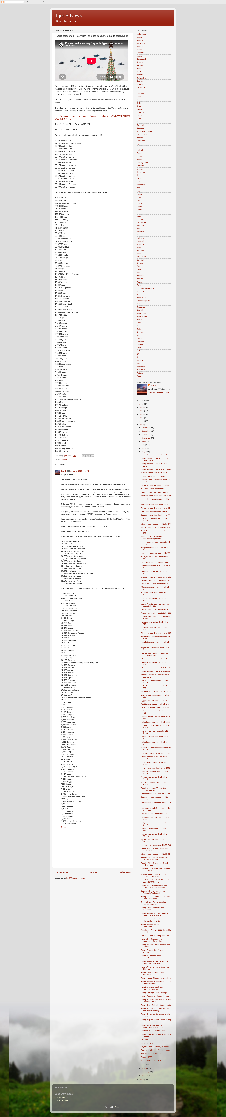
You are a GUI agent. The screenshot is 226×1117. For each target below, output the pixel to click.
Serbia (139, 304)
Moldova (140, 238)
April (144, 1065)
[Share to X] (88, 455)
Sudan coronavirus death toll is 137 (155, 527)
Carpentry (141, 94)
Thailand (140, 342)
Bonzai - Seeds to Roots (151, 1054)
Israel (139, 197)
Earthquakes (142, 134)
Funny (139, 159)
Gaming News (142, 163)
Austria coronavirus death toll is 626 (156, 704)
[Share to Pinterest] (93, 455)
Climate (140, 109)
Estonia (140, 147)
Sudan (139, 329)
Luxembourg (142, 222)
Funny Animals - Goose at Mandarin (156, 469)
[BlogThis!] (85, 455)
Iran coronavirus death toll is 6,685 (155, 814)
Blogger (118, 1107)
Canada (140, 91)
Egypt (139, 144)
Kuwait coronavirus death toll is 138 (155, 553)
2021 (141, 421)
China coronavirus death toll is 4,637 (156, 794)
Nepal (139, 254)
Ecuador (140, 138)
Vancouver (141, 367)
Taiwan (139, 338)
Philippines (141, 276)
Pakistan (140, 266)
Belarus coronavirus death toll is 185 (156, 580)
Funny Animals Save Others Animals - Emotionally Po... (156, 983)
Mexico (139, 235)
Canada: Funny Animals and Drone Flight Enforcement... (155, 920)
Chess (139, 100)
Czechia (140, 122)
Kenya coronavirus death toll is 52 (155, 476)
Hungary (140, 175)
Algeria (139, 37)
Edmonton (141, 141)
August (145, 441)
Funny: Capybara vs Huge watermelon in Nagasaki (152, 1026)
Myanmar (140, 250)
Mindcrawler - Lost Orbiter (152, 1061)
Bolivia (139, 68)
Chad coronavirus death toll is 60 (154, 492)
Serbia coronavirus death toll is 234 (155, 609)
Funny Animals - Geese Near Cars (155, 455)
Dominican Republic (145, 131)
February (146, 1072)
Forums (140, 153)
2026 (141, 404)
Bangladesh (141, 59)
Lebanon (140, 213)
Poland (139, 282)
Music (139, 247)
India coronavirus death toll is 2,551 (155, 768)
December (146, 428)
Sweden (140, 332)
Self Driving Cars (143, 301)
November (146, 431)
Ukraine (140, 360)
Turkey (139, 351)
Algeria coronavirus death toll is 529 (156, 691)
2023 (141, 414)
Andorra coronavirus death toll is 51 (155, 485)
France (139, 156)
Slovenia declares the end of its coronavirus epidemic (154, 538)
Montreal (140, 241)
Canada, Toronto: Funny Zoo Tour (155, 936)
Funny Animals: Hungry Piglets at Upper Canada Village (154, 914)
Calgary (140, 84)
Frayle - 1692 (146, 1057)
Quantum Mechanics (145, 288)
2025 (141, 407)
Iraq (138, 191)
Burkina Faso (142, 78)
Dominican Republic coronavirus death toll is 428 (154, 654)
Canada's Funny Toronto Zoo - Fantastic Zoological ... (153, 892)
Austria (139, 56)
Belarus (140, 62)
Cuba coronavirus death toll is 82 (154, 512)
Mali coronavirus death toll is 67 (154, 489)
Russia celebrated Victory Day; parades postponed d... (153, 789)
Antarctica (141, 43)
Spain (139, 323)
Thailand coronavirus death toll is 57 (156, 496)
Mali (138, 229)
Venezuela (141, 370)
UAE (138, 354)
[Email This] (83, 455)
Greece (140, 169)
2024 (141, 411)
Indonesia (141, 185)
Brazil (139, 72)
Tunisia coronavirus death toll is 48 (155, 473)
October (145, 435)
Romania (140, 291)
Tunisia (139, 348)
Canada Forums (61, 1101)
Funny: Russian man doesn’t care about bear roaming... (155, 1010)
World (139, 376)
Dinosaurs (141, 128)
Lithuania (140, 219)
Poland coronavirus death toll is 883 (156, 722)
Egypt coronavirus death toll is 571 (155, 701)
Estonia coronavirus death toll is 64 (155, 508)
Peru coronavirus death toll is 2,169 (155, 753)
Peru (138, 272)
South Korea (142, 316)
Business (140, 81)
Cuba (139, 119)
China (139, 106)
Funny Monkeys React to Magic (154, 993)
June (144, 448)
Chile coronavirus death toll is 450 (155, 659)
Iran (138, 188)
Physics (140, 279)
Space (139, 320)
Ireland (139, 194)
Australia (140, 53)
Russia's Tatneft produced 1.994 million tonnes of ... (154, 864)
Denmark (140, 125)
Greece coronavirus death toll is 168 (156, 577)
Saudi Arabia (142, 298)
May (144, 452)
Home (93, 872)
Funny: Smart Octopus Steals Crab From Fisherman (155, 898)
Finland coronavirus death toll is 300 (156, 633)
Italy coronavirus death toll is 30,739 (156, 845)
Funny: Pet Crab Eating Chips (153, 1031)
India (139, 181)
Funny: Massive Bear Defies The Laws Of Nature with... (154, 962)
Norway (140, 263)
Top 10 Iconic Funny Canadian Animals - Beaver (153, 903)
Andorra (140, 40)
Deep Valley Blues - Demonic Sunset (156, 1050)
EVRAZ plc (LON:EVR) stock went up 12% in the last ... (155, 859)
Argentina (141, 46)
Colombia (140, 112)
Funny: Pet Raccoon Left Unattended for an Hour (152, 940)
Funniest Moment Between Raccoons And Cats (152, 988)
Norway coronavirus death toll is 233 (156, 613)
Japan (139, 203)
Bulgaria (140, 75)
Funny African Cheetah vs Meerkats (156, 978)
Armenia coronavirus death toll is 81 (156, 505)
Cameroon (141, 87)
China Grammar (61, 1097)
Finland (140, 150)
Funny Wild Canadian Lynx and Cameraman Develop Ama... (154, 886)
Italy (138, 200)
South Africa (141, 313)
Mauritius (140, 232)
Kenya (139, 207)
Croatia (140, 116)
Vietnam (140, 373)
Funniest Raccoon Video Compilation (151, 957)
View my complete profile (158, 392)
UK (138, 357)
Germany (140, 166)
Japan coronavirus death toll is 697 (155, 707)
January (145, 1075)
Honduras (141, 172)
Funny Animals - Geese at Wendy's (155, 671)
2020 (141, 425)
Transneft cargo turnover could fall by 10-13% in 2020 (155, 875)
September (146, 438)
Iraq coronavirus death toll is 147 (154, 562)
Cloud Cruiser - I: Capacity (152, 1040)
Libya (139, 216)
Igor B (64, 471)
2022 (141, 418)
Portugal (140, 285)
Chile (139, 103)
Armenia (140, 50)
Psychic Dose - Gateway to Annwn (155, 1047)
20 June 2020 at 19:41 (79, 471)
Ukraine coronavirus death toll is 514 (156, 668)
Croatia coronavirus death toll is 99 (155, 515)
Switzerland (141, 335)
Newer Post (61, 872)
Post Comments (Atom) (76, 878)
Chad (139, 97)
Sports (139, 326)
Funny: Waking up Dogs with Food (155, 996)
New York (140, 260)
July (143, 445)
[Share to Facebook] (90, 455)
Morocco (140, 244)
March (144, 1068)
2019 (141, 1080)
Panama (140, 269)
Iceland (140, 178)
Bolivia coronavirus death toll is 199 (155, 584)
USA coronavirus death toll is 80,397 (156, 854)
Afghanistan (141, 34)
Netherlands (142, 257)
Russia (64, 459)
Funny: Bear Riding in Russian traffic (156, 1005)
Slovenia (140, 310)
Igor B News (69, 15)
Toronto (140, 345)
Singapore (141, 307)
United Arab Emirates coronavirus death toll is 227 (155, 605)
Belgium (140, 65)
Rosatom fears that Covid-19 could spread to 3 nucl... (155, 870)
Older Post (125, 872)
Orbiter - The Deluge (149, 1043)
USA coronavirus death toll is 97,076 (156, 524)
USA (138, 363)
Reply (63, 827)
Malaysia (140, 225)
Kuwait (139, 210)
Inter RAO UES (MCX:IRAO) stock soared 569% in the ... (155, 881)
